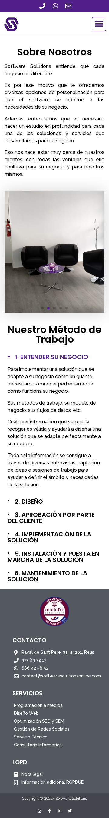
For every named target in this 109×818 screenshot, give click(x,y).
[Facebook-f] (49, 810)
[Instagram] (39, 810)
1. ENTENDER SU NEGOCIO (51, 357)
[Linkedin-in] (59, 810)
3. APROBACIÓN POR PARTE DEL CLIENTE (51, 518)
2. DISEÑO (29, 501)
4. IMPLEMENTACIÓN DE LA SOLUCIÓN (49, 537)
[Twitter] (69, 810)
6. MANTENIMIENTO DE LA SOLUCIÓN (47, 576)
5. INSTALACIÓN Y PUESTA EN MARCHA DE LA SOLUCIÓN (53, 556)
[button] (99, 24)
